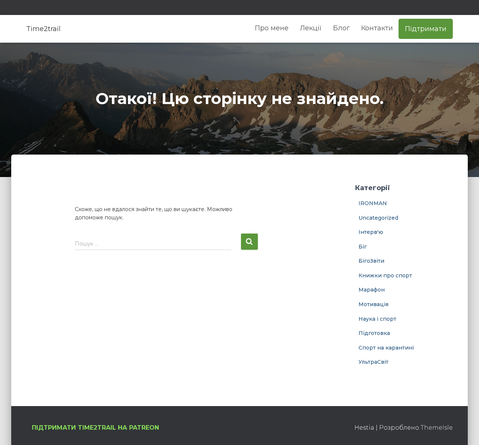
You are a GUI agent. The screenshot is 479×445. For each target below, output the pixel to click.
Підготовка (374, 333)
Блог (341, 28)
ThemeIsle (437, 427)
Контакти (377, 28)
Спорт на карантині (386, 347)
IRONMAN (373, 203)
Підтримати (425, 29)
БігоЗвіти (371, 260)
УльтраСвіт (373, 362)
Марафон (372, 289)
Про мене (272, 28)
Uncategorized (378, 217)
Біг (363, 246)
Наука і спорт (377, 319)
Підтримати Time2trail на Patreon (95, 427)
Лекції (311, 28)
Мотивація (373, 304)
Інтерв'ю (371, 232)
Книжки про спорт (385, 275)
